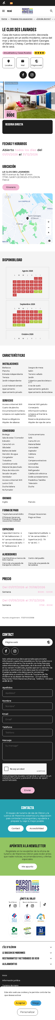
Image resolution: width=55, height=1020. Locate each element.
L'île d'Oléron (9, 947)
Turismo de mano (10, 985)
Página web (11, 642)
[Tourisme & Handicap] (41, 931)
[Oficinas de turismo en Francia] (14, 918)
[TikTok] (44, 904)
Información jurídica (11, 980)
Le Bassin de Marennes (13, 953)
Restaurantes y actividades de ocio (20, 958)
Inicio (4, 975)
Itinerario (11, 187)
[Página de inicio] (27, 11)
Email (5, 714)
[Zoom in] (48, 222)
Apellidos (7, 688)
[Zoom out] (48, 227)
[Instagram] (32, 75)
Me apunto (27, 866)
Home (4, 19)
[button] (3, 98)
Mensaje (6, 740)
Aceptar (20, 1003)
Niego (35, 1003)
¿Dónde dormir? (43, 19)
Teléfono (7, 727)
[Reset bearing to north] (48, 232)
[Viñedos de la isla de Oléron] (14, 931)
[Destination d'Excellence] (27, 918)
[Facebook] (23, 75)
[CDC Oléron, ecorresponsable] (27, 931)
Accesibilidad (37, 828)
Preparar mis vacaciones (21, 19)
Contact (16, 828)
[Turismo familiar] (41, 918)
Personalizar (27, 1012)
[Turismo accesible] (4, 3)
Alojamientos (9, 964)
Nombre (6, 701)
